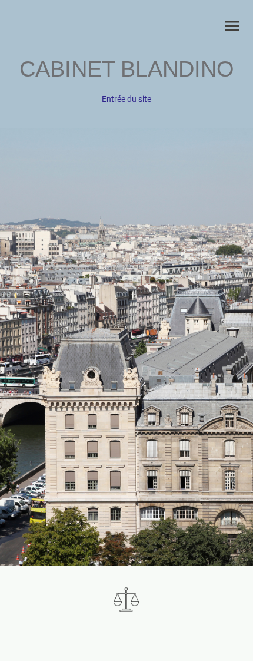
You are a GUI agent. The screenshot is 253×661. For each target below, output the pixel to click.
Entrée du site (126, 99)
